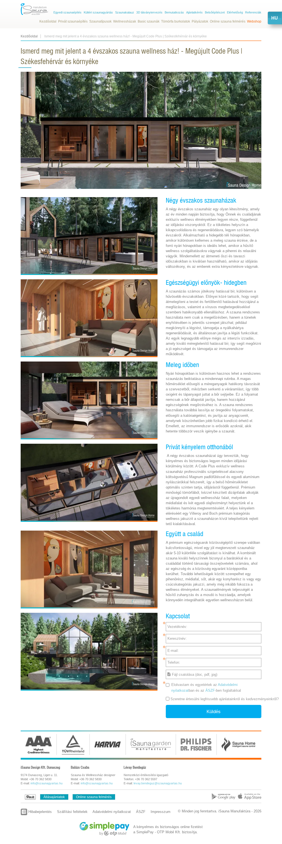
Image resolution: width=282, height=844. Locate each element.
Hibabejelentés (39, 812)
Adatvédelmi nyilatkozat (112, 812)
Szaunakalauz (124, 12)
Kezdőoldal (47, 21)
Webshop (254, 21)
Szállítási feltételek (72, 812)
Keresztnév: (177, 638)
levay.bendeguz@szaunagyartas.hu (158, 783)
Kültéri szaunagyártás (98, 12)
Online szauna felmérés (227, 21)
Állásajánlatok (54, 797)
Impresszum (160, 812)
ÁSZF (210, 690)
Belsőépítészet (215, 12)
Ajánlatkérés (194, 12)
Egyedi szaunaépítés (67, 12)
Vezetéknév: (177, 627)
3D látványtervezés (149, 12)
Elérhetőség (235, 12)
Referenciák (253, 12)
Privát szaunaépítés (73, 21)
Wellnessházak (124, 21)
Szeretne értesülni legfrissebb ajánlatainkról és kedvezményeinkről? (224, 699)
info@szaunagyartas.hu (47, 783)
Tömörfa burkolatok (175, 21)
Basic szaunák (148, 21)
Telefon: (173, 662)
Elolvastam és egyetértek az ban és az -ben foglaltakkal (206, 688)
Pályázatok (200, 21)
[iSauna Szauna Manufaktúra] (34, 9)
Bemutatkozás (174, 12)
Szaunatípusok (100, 21)
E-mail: (173, 651)
